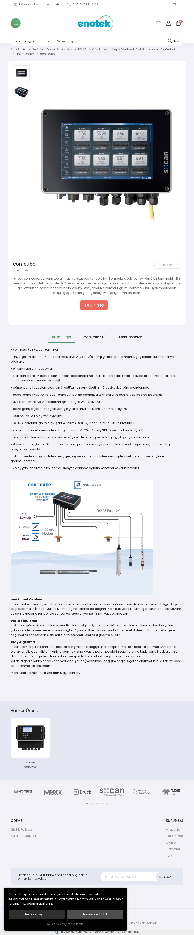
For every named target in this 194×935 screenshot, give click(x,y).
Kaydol (165, 876)
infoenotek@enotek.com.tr (38, 4)
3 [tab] (94, 803)
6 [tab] (104, 803)
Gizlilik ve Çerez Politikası (67, 924)
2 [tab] (90, 803)
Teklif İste (94, 305)
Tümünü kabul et (95, 914)
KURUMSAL (174, 820)
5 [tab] (100, 803)
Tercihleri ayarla (37, 914)
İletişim (171, 855)
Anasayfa (173, 829)
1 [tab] (87, 803)
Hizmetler (173, 848)
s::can (30, 762)
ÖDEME (16, 820)
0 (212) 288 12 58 (85, 4)
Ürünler (171, 842)
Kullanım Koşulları (24, 835)
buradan (51, 672)
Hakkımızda (174, 835)
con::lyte (30, 766)
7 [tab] (107, 803)
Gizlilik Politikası (22, 829)
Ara (176, 41)
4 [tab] (97, 803)
